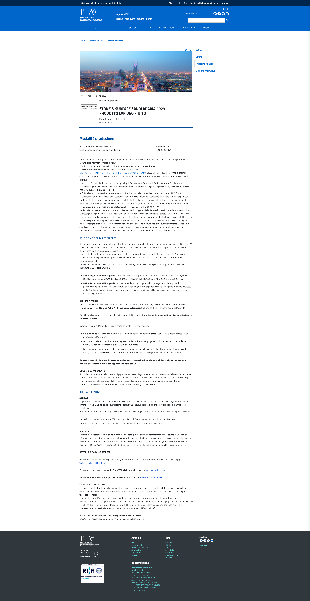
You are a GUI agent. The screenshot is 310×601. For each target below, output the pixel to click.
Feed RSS (168, 557)
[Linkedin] (219, 14)
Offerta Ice (200, 56)
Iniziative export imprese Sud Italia (143, 577)
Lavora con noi (136, 545)
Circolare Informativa (205, 70)
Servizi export (167, 27)
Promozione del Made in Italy (141, 567)
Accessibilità (169, 550)
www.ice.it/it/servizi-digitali (92, 462)
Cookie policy (169, 552)
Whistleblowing (136, 552)
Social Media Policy (172, 555)
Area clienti (189, 27)
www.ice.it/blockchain (155, 470)
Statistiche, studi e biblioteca (141, 572)
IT (223, 9)
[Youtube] (227, 14)
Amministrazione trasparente (141, 547)
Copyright (168, 542)
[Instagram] (223, 14)
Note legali (169, 545)
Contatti (134, 555)
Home (83, 40)
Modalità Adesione (205, 63)
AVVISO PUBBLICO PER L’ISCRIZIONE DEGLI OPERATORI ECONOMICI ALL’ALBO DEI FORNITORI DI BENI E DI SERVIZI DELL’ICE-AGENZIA (145, 586)
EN (227, 9)
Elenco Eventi (96, 40)
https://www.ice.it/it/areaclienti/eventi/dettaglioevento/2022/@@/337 (112, 173)
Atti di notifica (136, 550)
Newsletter (203, 545)
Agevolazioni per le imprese (141, 580)
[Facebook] (181, 50)
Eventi (148, 27)
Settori (133, 27)
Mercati (117, 27)
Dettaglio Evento (115, 40)
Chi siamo (100, 27)
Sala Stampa (191, 13)
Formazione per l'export (139, 575)
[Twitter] (215, 14)
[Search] (227, 20)
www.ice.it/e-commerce (151, 477)
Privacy (168, 547)
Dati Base (200, 49)
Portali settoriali (137, 570)
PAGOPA (207, 27)
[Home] (91, 15)
